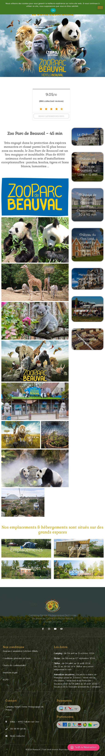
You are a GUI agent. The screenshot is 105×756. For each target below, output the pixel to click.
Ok (53, 10)
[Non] (100, 7)
